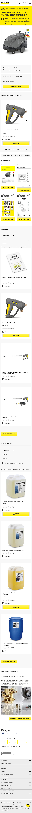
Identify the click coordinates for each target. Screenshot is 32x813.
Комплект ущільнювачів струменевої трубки (14, 277)
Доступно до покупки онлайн (15, 463)
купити (17, 143)
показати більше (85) (9, 434)
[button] (6, 39)
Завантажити (8, 187)
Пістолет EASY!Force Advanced (10, 129)
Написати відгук (18, 76)
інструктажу (17, 70)
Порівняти (7, 139)
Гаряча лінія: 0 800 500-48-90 (10, 83)
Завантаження (7, 155)
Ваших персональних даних (12, 806)
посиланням (4, 810)
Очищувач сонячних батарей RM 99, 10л (12, 501)
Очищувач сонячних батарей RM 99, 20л (12, 550)
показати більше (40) (9, 661)
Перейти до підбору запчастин (19, 719)
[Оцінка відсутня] (7, 76)
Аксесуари (18, 155)
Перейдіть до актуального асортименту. (15, 24)
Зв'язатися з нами (16, 86)
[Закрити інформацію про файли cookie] (30, 802)
